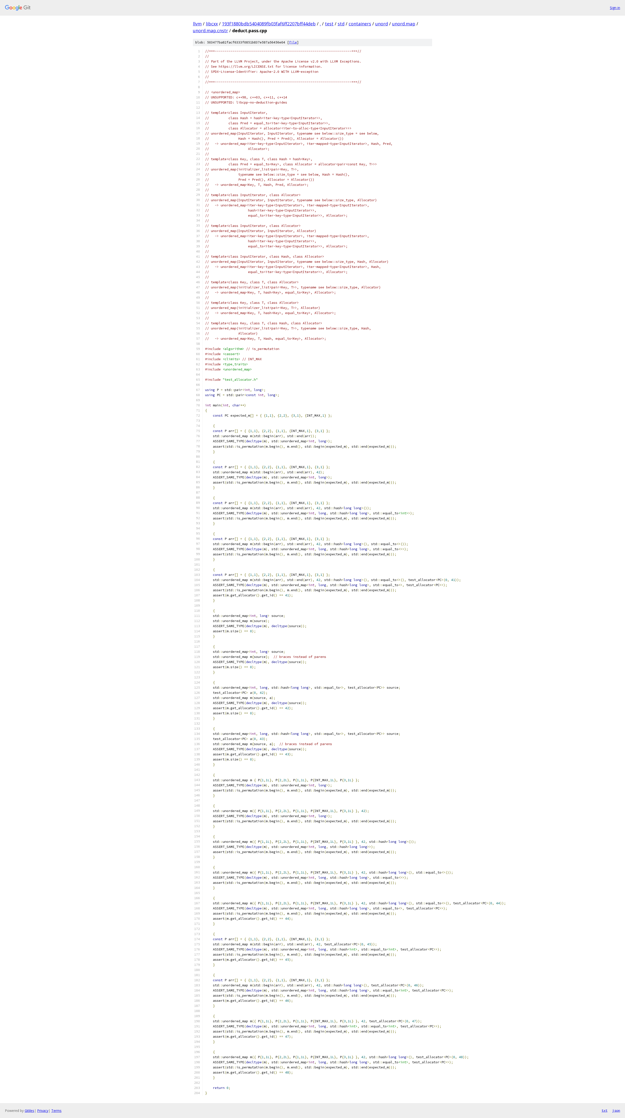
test (329, 24)
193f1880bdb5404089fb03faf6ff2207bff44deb (269, 24)
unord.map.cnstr (210, 30)
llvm (197, 24)
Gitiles (29, 1110)
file (293, 42)
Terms (56, 1110)
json (616, 1110)
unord (381, 24)
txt (604, 1110)
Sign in (615, 7)
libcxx (212, 24)
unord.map (403, 24)
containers (360, 24)
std (341, 24)
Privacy (42, 1110)
